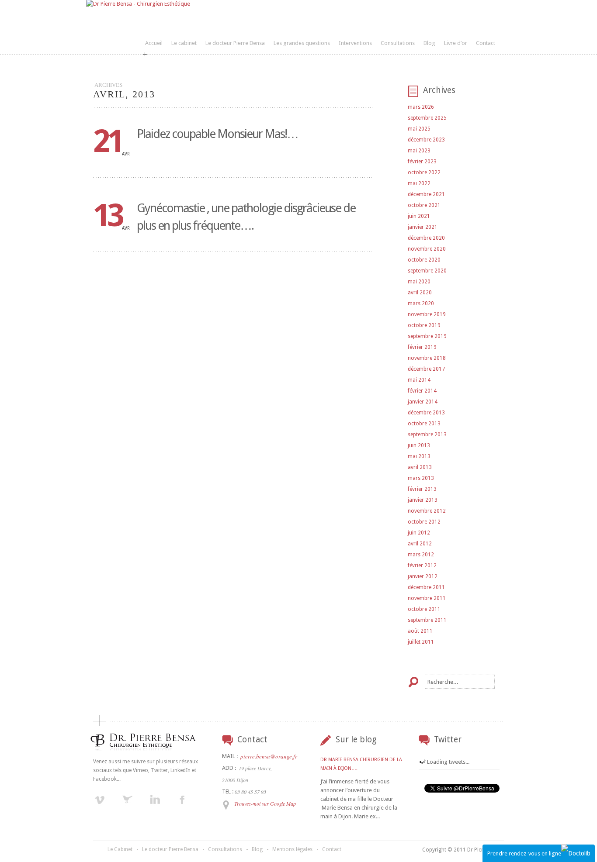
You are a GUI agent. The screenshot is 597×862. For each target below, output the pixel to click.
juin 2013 (419, 445)
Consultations (398, 43)
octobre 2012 (424, 522)
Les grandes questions (302, 43)
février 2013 (422, 489)
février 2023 (422, 162)
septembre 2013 (427, 434)
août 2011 (420, 631)
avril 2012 (420, 544)
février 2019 (422, 347)
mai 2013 (419, 456)
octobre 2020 (424, 260)
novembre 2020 (427, 249)
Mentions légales (292, 849)
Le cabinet (184, 43)
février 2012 (422, 565)
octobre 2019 (424, 325)
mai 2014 (419, 380)
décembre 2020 (426, 238)
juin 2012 (419, 533)
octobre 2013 (424, 424)
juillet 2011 (421, 642)
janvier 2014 (422, 402)
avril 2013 (420, 467)
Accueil (154, 43)
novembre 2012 (427, 511)
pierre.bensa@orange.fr (268, 756)
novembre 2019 (427, 314)
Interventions (355, 43)
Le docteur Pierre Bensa (235, 43)
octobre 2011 (424, 609)
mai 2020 (419, 282)
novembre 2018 (427, 358)
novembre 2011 (427, 598)
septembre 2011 (427, 620)
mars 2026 (421, 107)
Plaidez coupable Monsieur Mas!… (217, 134)
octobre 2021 (424, 205)
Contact (485, 43)
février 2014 (422, 391)
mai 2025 (419, 129)
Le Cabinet (120, 849)
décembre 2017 (426, 369)
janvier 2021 (422, 227)
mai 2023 (419, 151)
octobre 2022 (424, 172)
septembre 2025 (427, 118)
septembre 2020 (427, 271)
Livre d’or (455, 43)
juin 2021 (419, 216)
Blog (429, 43)
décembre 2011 (426, 587)
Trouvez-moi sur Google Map (265, 803)
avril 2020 (420, 293)
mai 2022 (419, 183)
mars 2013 (421, 478)
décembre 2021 (426, 194)
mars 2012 (421, 555)
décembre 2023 (426, 140)
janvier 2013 (422, 500)
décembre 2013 (426, 413)
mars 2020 (421, 303)
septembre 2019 (427, 336)
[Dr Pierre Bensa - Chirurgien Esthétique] (138, 3)
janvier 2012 (422, 576)
